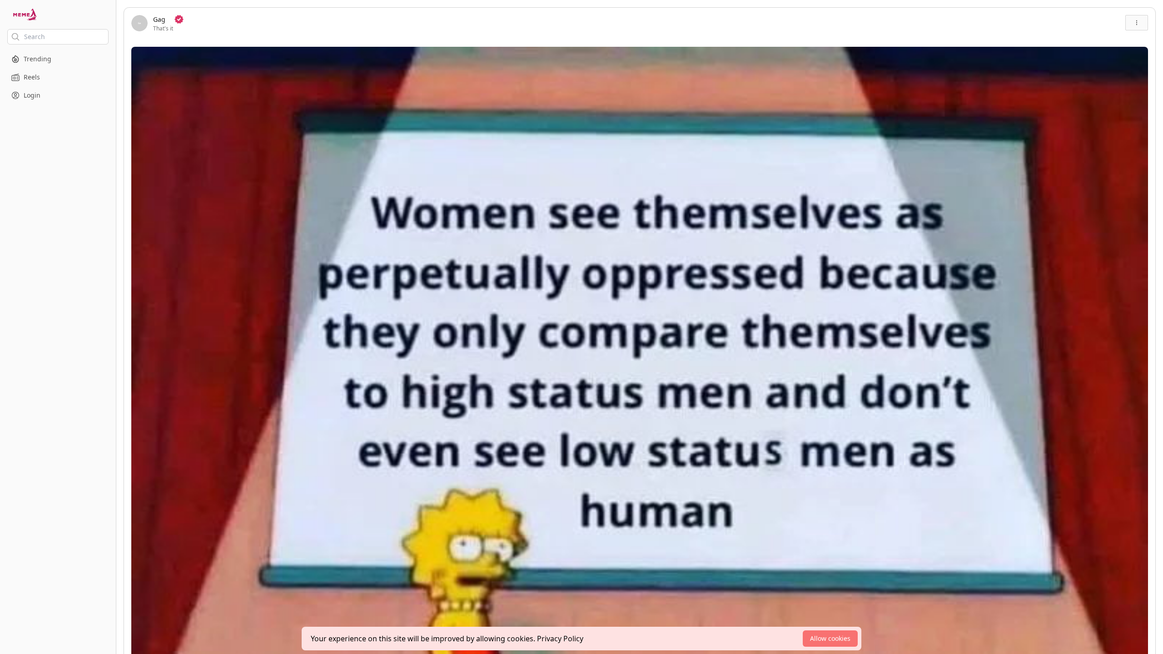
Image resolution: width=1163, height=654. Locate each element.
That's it (163, 28)
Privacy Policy (560, 639)
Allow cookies (830, 638)
